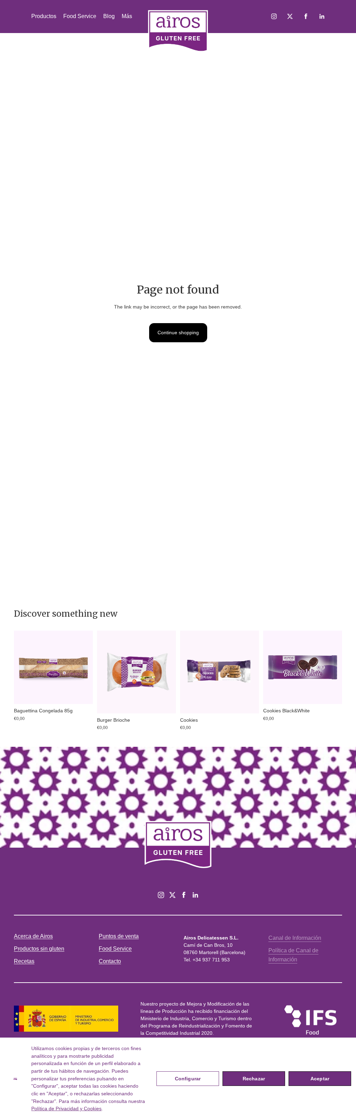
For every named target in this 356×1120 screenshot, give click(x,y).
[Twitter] (172, 895)
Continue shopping (178, 332)
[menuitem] (127, 16)
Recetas (24, 961)
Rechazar (254, 1078)
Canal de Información (294, 938)
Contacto (110, 961)
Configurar (188, 1078)
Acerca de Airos (33, 936)
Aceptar (319, 1078)
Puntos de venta (119, 936)
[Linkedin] (195, 895)
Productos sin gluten (39, 949)
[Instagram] (161, 895)
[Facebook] (184, 895)
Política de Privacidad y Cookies (66, 1108)
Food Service (115, 949)
